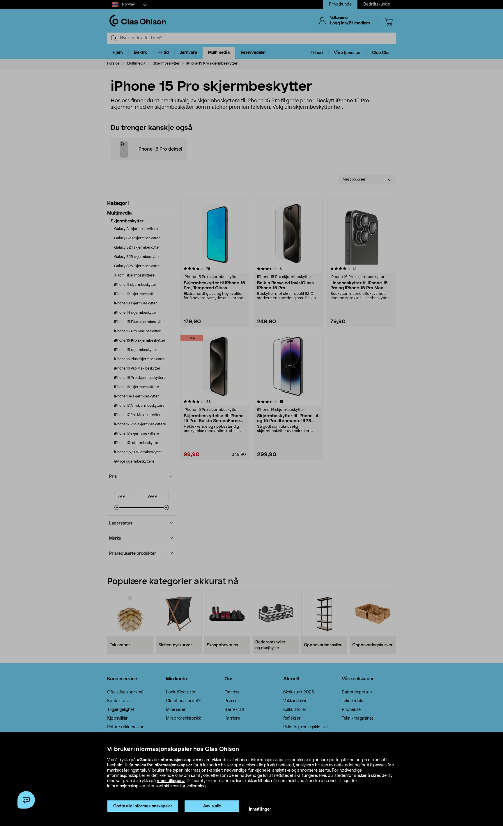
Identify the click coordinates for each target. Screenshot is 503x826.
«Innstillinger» (171, 781)
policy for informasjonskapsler (163, 765)
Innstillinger (260, 809)
